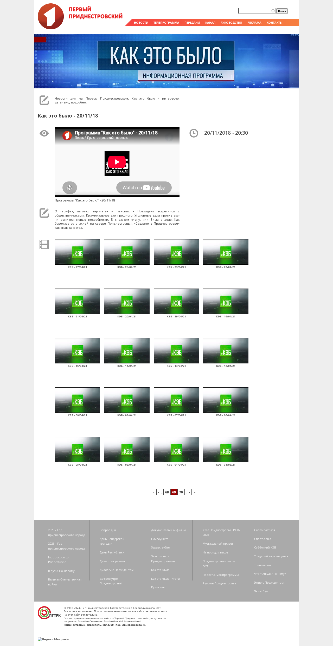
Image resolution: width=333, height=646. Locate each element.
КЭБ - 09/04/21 (77, 415)
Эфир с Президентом (269, 582)
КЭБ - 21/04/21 (77, 316)
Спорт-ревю (262, 539)
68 (167, 492)
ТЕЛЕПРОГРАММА (166, 22)
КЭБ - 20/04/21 (127, 316)
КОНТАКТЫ (275, 22)
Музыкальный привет (218, 543)
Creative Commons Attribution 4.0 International (110, 621)
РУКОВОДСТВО (231, 22)
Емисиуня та (160, 539)
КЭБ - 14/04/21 (127, 366)
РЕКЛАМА (254, 22)
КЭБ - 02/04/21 (127, 464)
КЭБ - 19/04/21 (176, 316)
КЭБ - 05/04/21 (77, 464)
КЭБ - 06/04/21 (225, 415)
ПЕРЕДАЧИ (192, 22)
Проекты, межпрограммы (221, 575)
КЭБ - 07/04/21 (176, 415)
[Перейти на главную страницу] (81, 28)
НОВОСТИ (141, 22)
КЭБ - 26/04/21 (127, 267)
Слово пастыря (264, 530)
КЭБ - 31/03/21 (225, 464)
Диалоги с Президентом (116, 570)
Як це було (262, 591)
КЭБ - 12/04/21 (225, 366)
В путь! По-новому (61, 571)
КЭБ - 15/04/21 (77, 366)
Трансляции (262, 565)
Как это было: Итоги (165, 578)
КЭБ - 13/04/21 (176, 366)
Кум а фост (158, 587)
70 (181, 492)
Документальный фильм (168, 530)
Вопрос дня (108, 530)
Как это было (160, 570)
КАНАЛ (210, 22)
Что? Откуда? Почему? (270, 574)
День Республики (112, 552)
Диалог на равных (112, 561)
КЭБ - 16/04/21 (225, 316)
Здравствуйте (160, 547)
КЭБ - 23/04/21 (176, 267)
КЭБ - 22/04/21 (225, 267)
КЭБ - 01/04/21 (176, 464)
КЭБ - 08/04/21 (127, 415)
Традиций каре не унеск (271, 556)
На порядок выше (215, 552)
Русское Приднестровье (219, 583)
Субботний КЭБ (265, 547)
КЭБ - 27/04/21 (77, 267)
